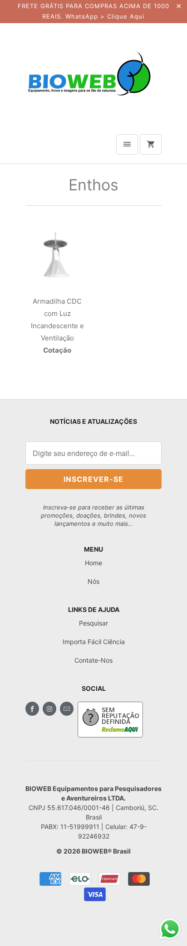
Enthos (93, 184)
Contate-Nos (93, 660)
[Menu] (127, 144)
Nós (93, 581)
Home (93, 563)
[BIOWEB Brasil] (89, 73)
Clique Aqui (125, 16)
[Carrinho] (151, 144)
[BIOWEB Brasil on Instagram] (49, 709)
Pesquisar (93, 623)
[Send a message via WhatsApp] (169, 929)
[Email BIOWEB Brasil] (67, 709)
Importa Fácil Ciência (94, 641)
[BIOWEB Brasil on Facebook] (32, 709)
